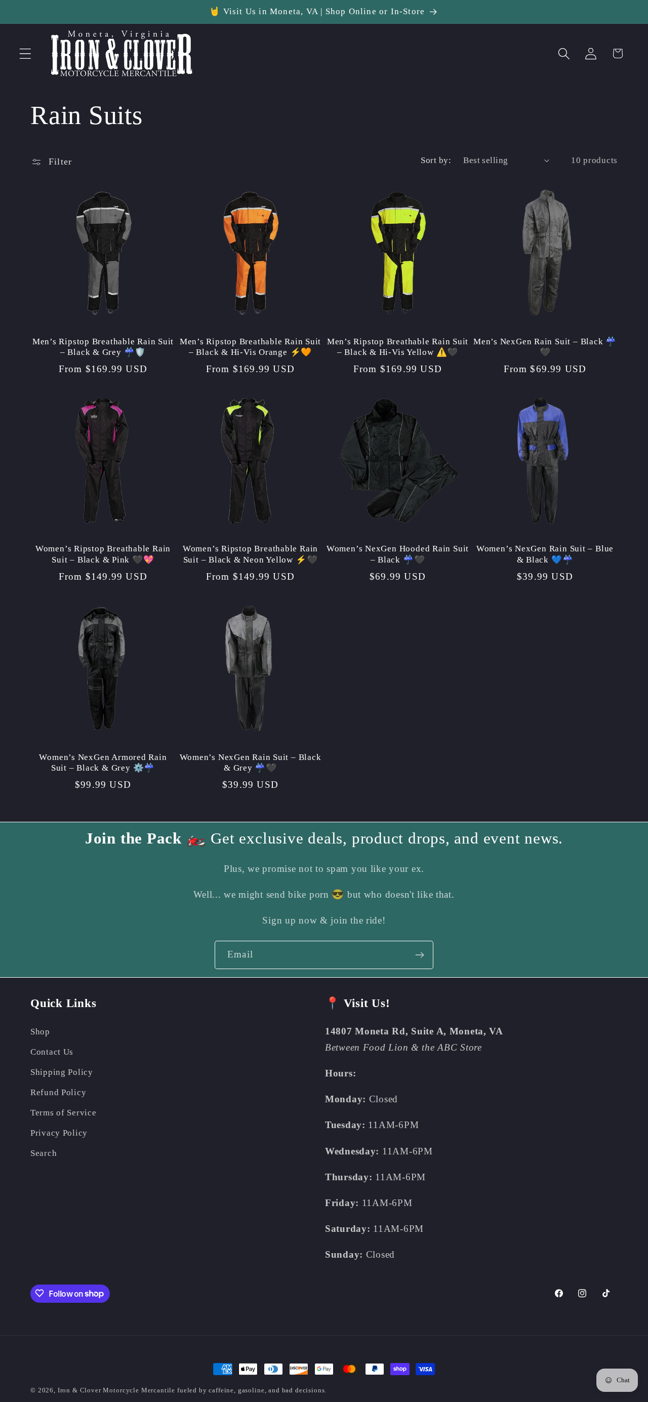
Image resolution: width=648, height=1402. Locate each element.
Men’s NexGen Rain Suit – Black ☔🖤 (545, 346)
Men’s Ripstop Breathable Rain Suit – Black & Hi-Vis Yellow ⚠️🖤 (398, 346)
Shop (40, 1031)
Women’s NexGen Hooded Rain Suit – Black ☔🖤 (398, 554)
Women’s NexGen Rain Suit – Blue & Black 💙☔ (545, 554)
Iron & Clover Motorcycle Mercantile (117, 1390)
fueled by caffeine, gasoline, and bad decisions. (252, 1390)
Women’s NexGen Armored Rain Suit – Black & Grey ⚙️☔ (103, 762)
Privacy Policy (59, 1133)
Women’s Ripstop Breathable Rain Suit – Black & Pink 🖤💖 (103, 554)
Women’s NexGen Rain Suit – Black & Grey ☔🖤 (250, 762)
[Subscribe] (419, 955)
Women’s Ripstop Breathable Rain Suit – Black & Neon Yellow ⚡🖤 (250, 554)
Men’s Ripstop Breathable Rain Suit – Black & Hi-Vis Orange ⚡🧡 (250, 346)
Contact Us (51, 1052)
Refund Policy (58, 1092)
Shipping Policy (61, 1072)
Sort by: (436, 160)
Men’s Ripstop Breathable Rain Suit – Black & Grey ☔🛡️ (103, 346)
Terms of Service (63, 1112)
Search (43, 1153)
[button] (25, 53)
